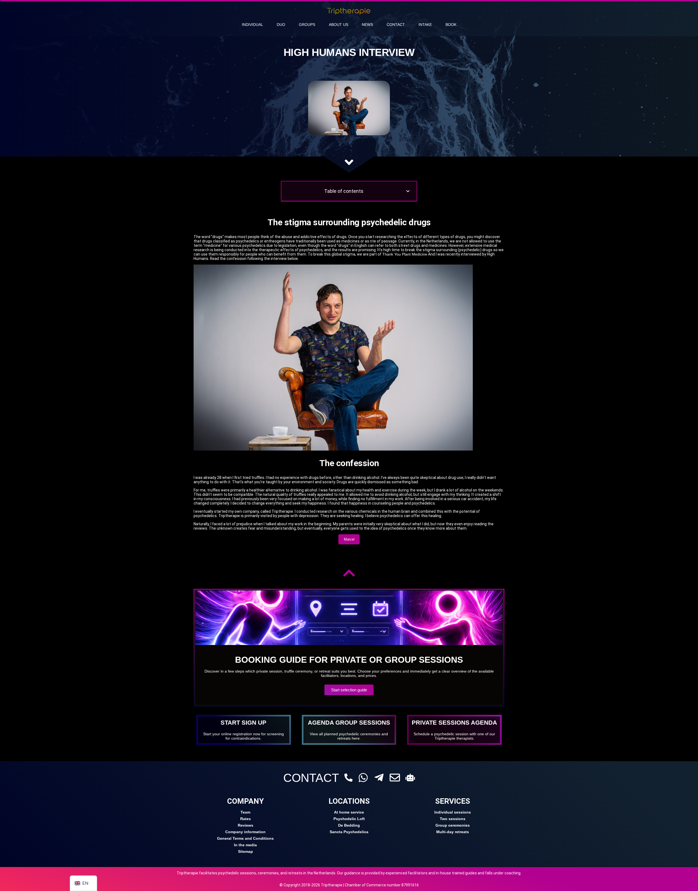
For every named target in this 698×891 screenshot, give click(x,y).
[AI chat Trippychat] (410, 777)
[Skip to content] (349, 162)
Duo (281, 24)
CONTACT (311, 777)
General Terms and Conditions (245, 838)
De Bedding (349, 825)
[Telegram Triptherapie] (379, 777)
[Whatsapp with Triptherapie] (363, 777)
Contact (396, 24)
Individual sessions (452, 812)
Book (451, 24)
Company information (245, 832)
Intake (425, 24)
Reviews (245, 825)
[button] (408, 191)
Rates (245, 819)
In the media (245, 845)
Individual (252, 24)
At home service (349, 812)
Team (245, 812)
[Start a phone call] (348, 777)
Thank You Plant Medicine (404, 254)
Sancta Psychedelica (349, 832)
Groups (307, 24)
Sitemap (245, 851)
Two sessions (452, 819)
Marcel (349, 539)
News (367, 24)
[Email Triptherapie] (395, 777)
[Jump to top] (349, 573)
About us (338, 24)
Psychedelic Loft (349, 819)
